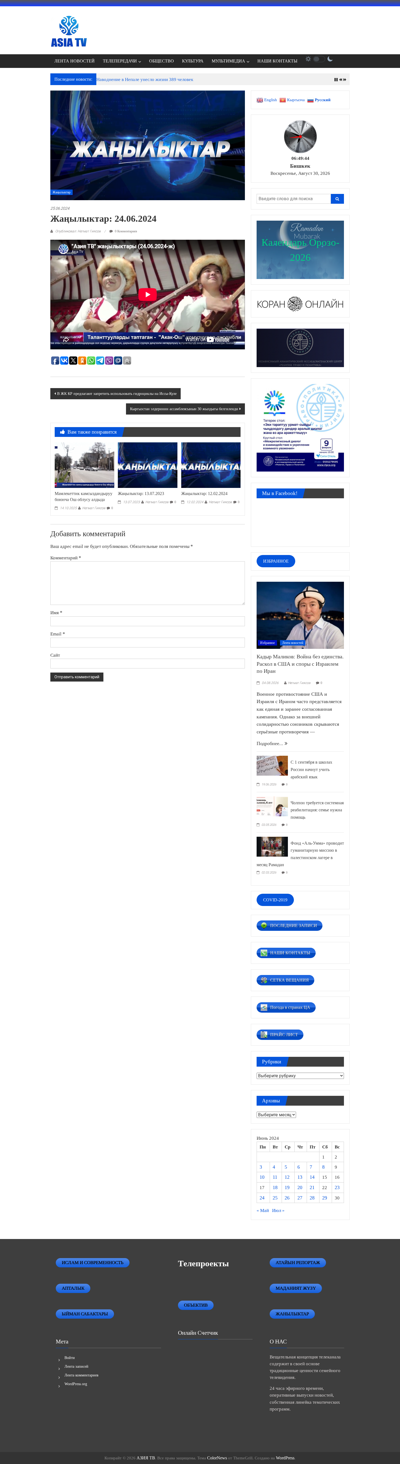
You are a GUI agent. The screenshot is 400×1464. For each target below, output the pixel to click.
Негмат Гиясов (93, 508)
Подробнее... (271, 743)
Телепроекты (203, 1263)
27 (299, 1198)
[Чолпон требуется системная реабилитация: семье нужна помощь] (272, 805)
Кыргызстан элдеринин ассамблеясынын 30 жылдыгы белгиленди (184, 409)
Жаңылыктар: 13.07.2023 (141, 493)
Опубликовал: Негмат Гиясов (77, 231)
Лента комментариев (81, 1375)
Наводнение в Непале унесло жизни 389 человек (144, 79)
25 (275, 1198)
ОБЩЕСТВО (161, 61)
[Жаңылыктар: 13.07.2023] (147, 464)
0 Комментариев (125, 231)
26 (287, 1198)
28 (312, 1198)
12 (287, 1177)
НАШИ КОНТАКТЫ (277, 61)
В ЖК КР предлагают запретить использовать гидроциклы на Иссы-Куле (117, 394)
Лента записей (76, 1366)
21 (312, 1187)
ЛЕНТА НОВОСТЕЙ (74, 61)
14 (312, 1177)
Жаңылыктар (61, 192)
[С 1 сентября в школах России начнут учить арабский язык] (272, 765)
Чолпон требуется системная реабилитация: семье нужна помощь (317, 810)
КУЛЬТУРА (193, 61)
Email (57, 634)
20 (299, 1187)
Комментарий (65, 557)
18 (275, 1187)
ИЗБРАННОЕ (276, 561)
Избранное (267, 643)
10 (262, 1177)
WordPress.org (75, 1384)
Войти (69, 1358)
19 (287, 1187)
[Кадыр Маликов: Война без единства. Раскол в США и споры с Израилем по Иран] (300, 614)
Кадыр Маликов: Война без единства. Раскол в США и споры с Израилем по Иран (300, 663)
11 (275, 1177)
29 (324, 1198)
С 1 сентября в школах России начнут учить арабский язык (311, 769)
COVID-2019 (275, 899)
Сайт (55, 655)
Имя (56, 612)
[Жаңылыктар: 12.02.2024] (211, 464)
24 (262, 1198)
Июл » (278, 1210)
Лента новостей (292, 643)
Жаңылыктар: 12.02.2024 (204, 493)
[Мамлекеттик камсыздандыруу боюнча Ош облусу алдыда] (84, 464)
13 (299, 1177)
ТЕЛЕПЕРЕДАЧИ (120, 61)
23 (337, 1187)
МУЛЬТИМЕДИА (228, 61)
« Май (263, 1210)
